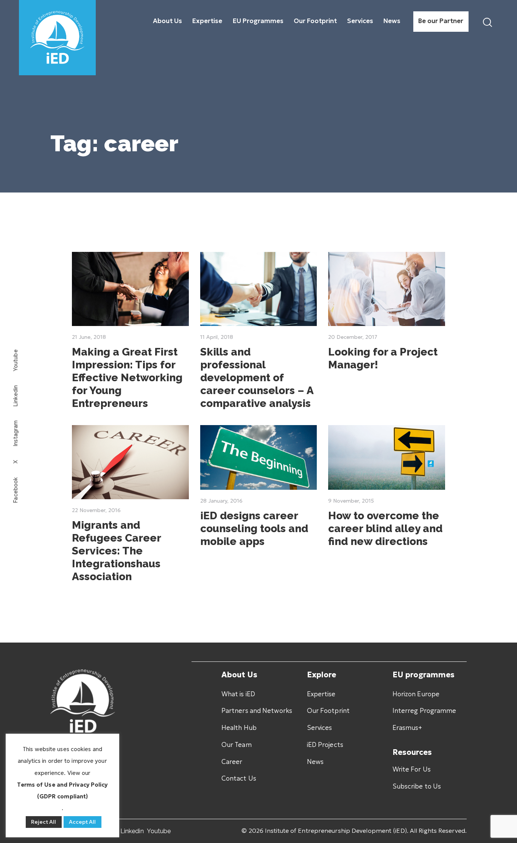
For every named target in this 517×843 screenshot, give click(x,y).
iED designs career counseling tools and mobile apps (254, 528)
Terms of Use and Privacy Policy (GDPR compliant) (62, 790)
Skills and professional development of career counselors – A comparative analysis (256, 378)
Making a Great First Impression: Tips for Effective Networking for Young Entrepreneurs (127, 378)
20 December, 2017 (352, 337)
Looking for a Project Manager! (383, 358)
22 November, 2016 (96, 510)
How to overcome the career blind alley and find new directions (385, 528)
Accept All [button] (82, 821)
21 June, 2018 (89, 337)
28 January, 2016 (221, 500)
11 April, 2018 (216, 337)
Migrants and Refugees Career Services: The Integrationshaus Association (116, 551)
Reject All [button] (43, 821)
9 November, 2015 (351, 500)
